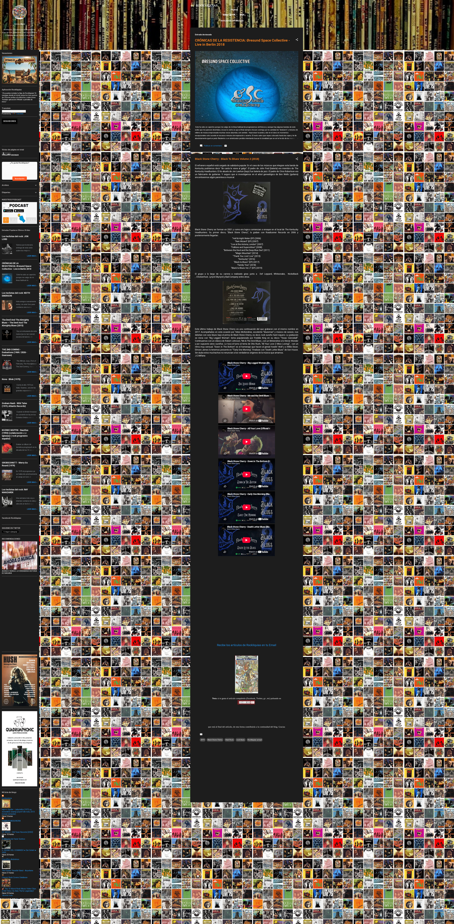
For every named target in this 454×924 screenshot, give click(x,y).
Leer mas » (32, 256)
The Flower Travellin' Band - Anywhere (17, 870)
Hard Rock (229, 14)
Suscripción (19, 179)
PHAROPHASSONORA (11, 821)
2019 (203, 740)
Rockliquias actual (255, 740)
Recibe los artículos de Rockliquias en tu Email (246, 645)
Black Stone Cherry (215, 740)
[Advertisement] (246, 820)
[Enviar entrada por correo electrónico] (225, 146)
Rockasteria (7, 798)
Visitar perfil (20, 40)
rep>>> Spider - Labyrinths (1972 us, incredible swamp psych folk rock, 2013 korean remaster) (18, 811)
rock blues (241, 740)
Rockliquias (19, 24)
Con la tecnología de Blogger (248, 906)
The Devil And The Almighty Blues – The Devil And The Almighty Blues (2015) (15, 323)
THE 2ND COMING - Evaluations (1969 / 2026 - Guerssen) (14, 352)
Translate (19, 114)
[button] (296, 40)
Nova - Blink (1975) (11, 379)
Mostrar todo (7, 895)
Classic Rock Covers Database (14, 877)
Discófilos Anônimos (10, 859)
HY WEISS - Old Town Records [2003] (17, 832)
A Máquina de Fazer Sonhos (13, 839)
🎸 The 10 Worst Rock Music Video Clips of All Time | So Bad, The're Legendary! (19, 890)
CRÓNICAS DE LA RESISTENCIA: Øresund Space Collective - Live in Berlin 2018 (16, 266)
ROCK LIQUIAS (206, 6)
